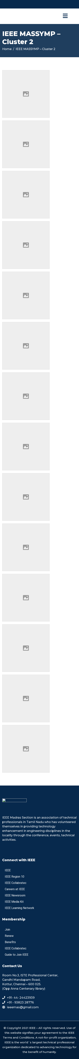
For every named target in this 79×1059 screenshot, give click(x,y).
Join (7, 929)
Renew (9, 936)
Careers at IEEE (15, 889)
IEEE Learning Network (19, 908)
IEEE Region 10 (14, 876)
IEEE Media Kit (14, 901)
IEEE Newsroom (15, 895)
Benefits (10, 942)
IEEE (8, 870)
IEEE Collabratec (15, 883)
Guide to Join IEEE (16, 954)
